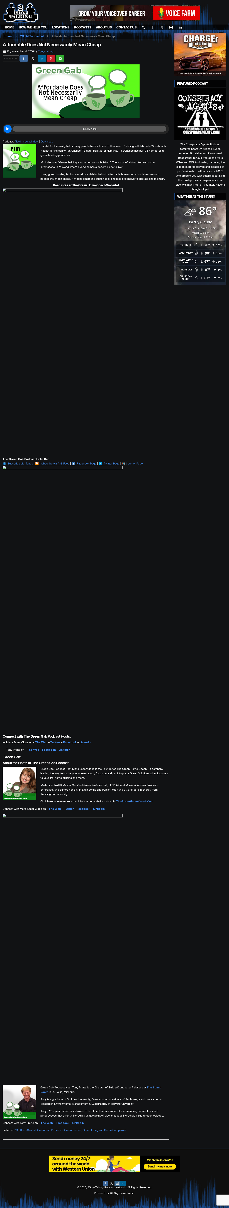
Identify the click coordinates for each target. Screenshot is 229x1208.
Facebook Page (86, 463)
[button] (143, 27)
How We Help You (33, 27)
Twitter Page (112, 463)
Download (47, 141)
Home (9, 27)
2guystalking (45, 51)
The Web (41, 742)
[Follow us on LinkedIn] (123, 1183)
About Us (104, 27)
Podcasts (82, 27)
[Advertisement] (135, 13)
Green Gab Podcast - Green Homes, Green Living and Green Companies (81, 1130)
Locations (61, 27)
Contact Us (126, 27)
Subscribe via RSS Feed (54, 463)
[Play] (8, 129)
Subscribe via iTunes (20, 463)
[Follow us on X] (111, 1183)
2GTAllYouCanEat (25, 1130)
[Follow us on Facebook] (105, 1183)
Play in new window (26, 141)
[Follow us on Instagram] (117, 1183)
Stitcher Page (134, 463)
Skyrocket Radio (123, 1193)
